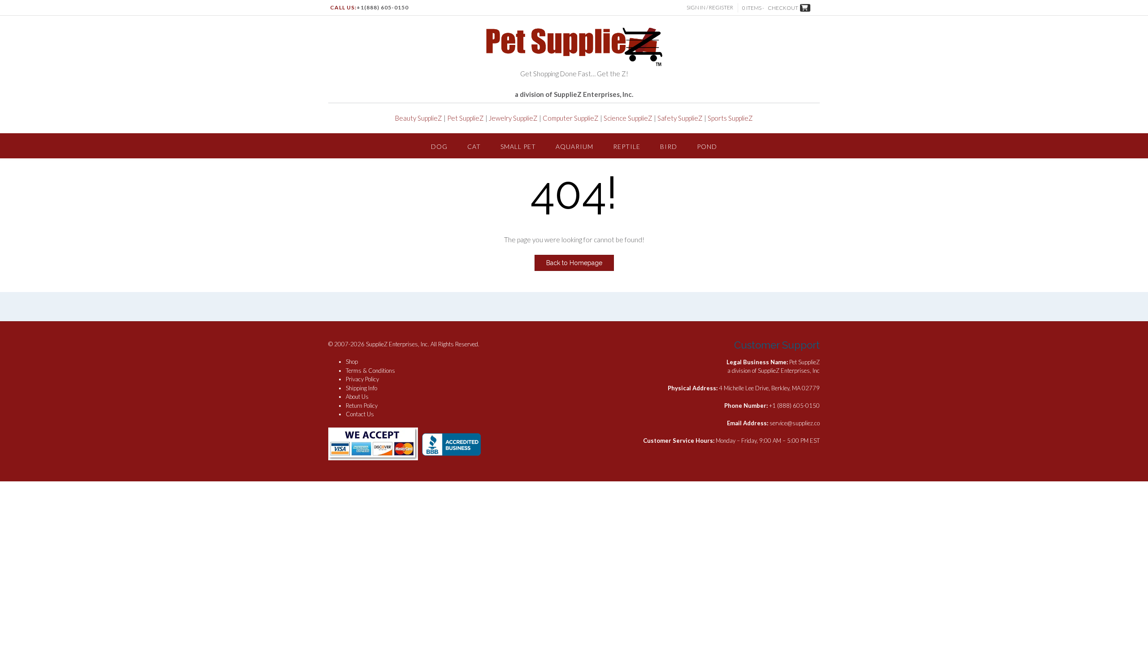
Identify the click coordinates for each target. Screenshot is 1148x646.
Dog (439, 146)
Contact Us (360, 414)
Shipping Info (361, 388)
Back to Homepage (574, 262)
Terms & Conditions (370, 370)
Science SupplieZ (628, 118)
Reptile (626, 146)
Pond (707, 146)
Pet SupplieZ (465, 118)
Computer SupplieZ (571, 118)
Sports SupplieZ (730, 118)
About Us (357, 396)
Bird (668, 146)
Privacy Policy (362, 379)
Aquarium (574, 146)
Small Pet (518, 146)
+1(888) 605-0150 (383, 7)
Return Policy (362, 405)
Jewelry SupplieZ (513, 118)
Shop (352, 361)
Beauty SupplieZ (418, 118)
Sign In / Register (710, 7)
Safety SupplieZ (680, 118)
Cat (474, 146)
